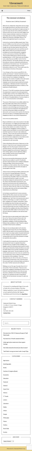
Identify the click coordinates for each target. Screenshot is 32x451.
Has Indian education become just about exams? (15, 347)
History (5, 392)
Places (5, 421)
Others (5, 410)
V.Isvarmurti (16, 3)
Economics (6, 375)
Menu (28, 10)
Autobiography (7, 364)
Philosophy (6, 417)
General (5, 385)
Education (5, 378)
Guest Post (6, 389)
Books (5, 367)
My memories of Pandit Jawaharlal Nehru (13, 338)
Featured (5, 382)
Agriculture (6, 360)
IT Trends (5, 396)
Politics (5, 425)
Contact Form (6, 313)
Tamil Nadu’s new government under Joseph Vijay (15, 351)
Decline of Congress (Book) (10, 371)
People (5, 414)
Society (5, 432)
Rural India (6, 428)
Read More (25, 294)
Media (5, 407)
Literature (6, 403)
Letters (5, 400)
